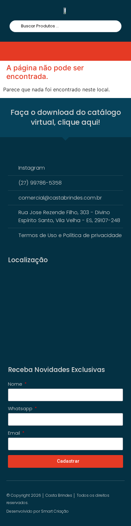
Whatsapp (21, 409)
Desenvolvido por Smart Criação (37, 511)
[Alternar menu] (18, 51)
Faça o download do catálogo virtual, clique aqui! (65, 117)
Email (14, 433)
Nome (16, 384)
